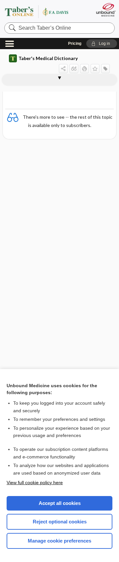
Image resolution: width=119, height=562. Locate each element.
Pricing (74, 43)
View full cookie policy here (35, 482)
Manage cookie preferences (59, 541)
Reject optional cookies (60, 521)
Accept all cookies (60, 503)
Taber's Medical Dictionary (48, 58)
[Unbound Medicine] (105, 9)
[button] (101, 43)
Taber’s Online (44, 11)
